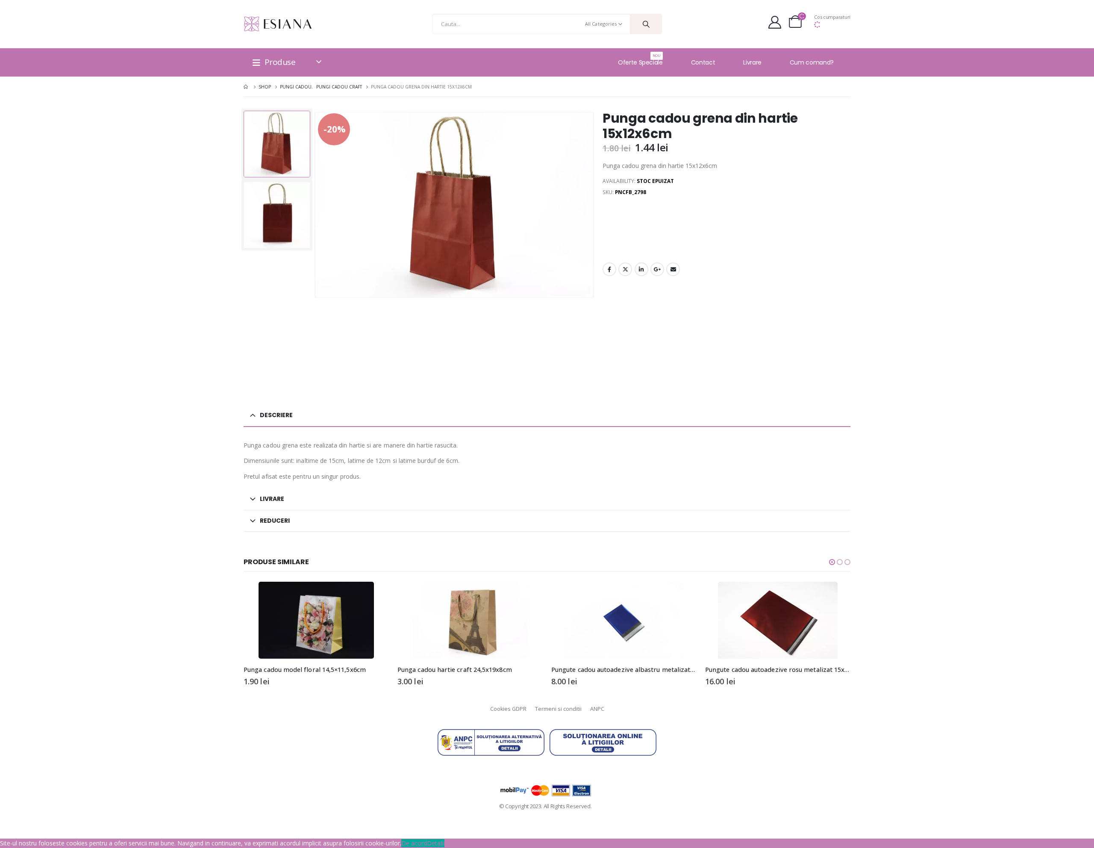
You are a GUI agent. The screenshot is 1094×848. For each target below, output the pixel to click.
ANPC (597, 709)
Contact (703, 62)
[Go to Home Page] (247, 86)
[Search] (646, 24)
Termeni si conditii (558, 709)
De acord (414, 843)
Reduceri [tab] (275, 520)
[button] (832, 562)
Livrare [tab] (272, 499)
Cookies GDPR (508, 709)
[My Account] (774, 24)
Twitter (625, 269)
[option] (276, 144)
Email (673, 269)
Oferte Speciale (640, 60)
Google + (657, 269)
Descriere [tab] (276, 415)
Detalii (435, 843)
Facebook (609, 269)
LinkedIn (641, 269)
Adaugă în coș (374, 596)
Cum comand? (812, 62)
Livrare (752, 62)
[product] (316, 620)
